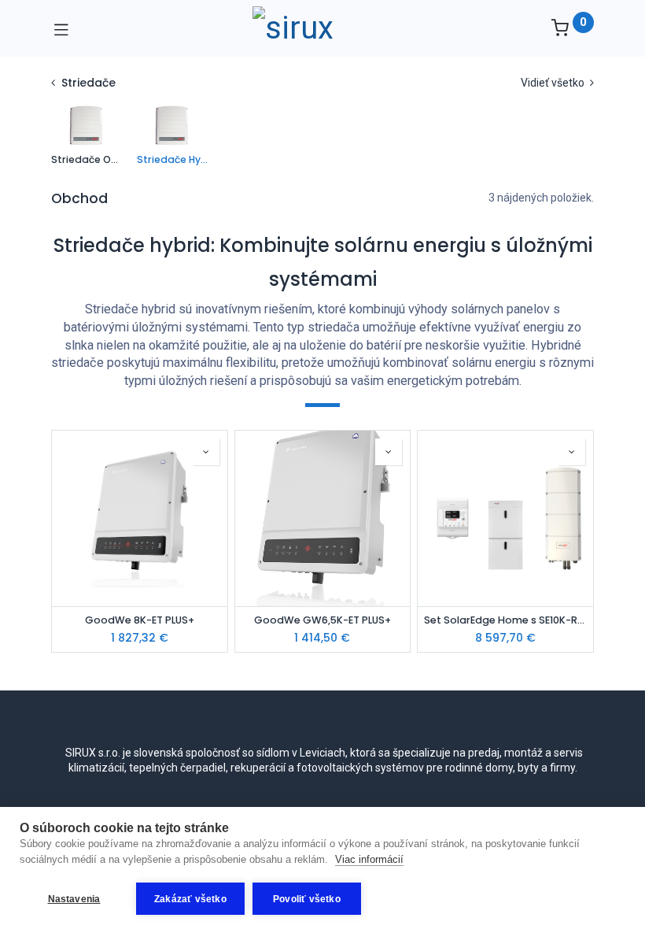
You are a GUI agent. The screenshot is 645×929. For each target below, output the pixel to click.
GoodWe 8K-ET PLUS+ (139, 620)
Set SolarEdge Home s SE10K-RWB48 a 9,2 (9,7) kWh (505, 620)
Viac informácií (369, 859)
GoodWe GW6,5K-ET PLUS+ (322, 620)
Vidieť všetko (554, 82)
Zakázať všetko (190, 899)
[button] (206, 452)
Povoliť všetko (307, 899)
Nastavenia (74, 899)
